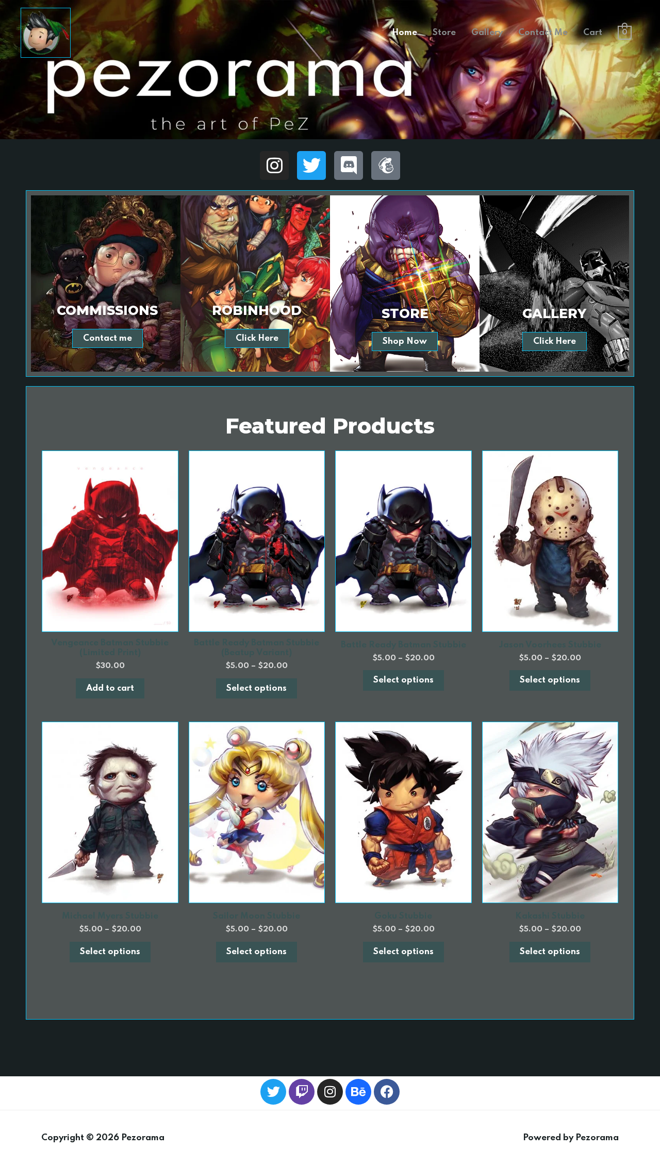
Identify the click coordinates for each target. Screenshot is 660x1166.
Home (404, 32)
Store (444, 32)
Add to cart (110, 688)
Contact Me (543, 32)
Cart (592, 32)
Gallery (487, 32)
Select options (256, 688)
